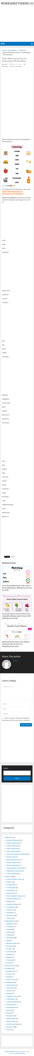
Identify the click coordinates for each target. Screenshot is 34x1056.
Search (5, 768)
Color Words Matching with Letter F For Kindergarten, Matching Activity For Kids (17, 587)
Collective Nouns (12, 996)
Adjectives (10, 988)
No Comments (17, 66)
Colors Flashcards (13, 846)
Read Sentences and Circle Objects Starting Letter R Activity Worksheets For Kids (15, 644)
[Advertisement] (17, 24)
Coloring (9, 926)
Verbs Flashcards (12, 874)
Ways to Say (11, 979)
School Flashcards (13, 862)
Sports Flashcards (13, 865)
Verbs (8, 1030)
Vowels (9, 963)
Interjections (11, 971)
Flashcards (8, 837)
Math (8, 940)
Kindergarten (9, 921)
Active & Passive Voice (14, 879)
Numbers (10, 946)
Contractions (11, 890)
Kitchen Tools (11, 857)
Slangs (9, 977)
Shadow (9, 954)
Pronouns (10, 910)
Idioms (9, 1010)
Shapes (9, 957)
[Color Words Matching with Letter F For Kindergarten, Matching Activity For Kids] (17, 575)
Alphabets (10, 924)
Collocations (11, 999)
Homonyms (11, 1004)
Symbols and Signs (13, 1024)
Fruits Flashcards (12, 848)
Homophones (11, 1007)
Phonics (9, 949)
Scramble (10, 952)
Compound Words (13, 1002)
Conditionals (11, 885)
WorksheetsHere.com (11, 1051)
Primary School (10, 965)
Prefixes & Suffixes (13, 904)
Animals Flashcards (13, 840)
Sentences (10, 915)
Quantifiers (10, 913)
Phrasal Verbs (11, 1018)
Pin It (13, 557)
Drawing (9, 932)
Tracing (9, 960)
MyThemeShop (20, 1053)
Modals (9, 901)
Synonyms (10, 1027)
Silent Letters (11, 1021)
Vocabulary (9, 982)
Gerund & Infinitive (13, 899)
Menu (3, 44)
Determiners (11, 893)
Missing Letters (12, 943)
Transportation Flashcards (15, 868)
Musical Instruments (13, 860)
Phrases (9, 974)
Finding (9, 935)
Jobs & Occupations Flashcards (17, 854)
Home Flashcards (12, 851)
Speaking (8, 968)
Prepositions (11, 907)
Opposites (10, 1016)
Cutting (9, 929)
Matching (5, 66)
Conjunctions (11, 887)
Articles (9, 882)
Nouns (9, 1013)
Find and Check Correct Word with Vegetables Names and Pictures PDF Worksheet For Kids (16, 616)
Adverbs (9, 991)
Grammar (8, 876)
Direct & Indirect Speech (15, 896)
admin (5, 64)
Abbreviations (11, 985)
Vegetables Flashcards (14, 871)
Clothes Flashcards (13, 843)
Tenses (9, 918)
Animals (9, 993)
